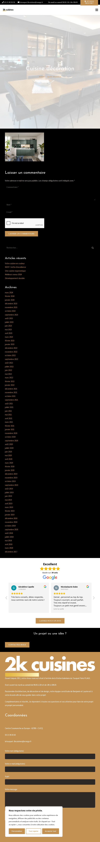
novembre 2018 (11, 522)
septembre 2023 (11, 315)
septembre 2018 (11, 529)
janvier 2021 (9, 429)
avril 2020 (8, 459)
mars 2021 (9, 422)
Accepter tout (50, 831)
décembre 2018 (11, 518)
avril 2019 (8, 503)
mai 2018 (8, 540)
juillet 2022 (9, 366)
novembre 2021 (11, 392)
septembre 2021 (11, 400)
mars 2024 (9, 292)
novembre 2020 (11, 433)
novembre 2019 (11, 478)
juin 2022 (8, 370)
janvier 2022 (9, 385)
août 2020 (9, 444)
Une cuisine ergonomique (15, 271)
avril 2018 (8, 544)
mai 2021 (8, 415)
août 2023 (9, 318)
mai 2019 (8, 500)
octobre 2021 (10, 396)
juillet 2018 (9, 537)
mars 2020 (9, 463)
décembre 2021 (11, 389)
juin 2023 (8, 326)
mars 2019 (9, 507)
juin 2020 (8, 452)
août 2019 (9, 489)
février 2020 (9, 466)
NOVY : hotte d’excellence (15, 267)
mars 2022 (9, 378)
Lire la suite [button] (59, 609)
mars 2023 (9, 337)
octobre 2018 (10, 526)
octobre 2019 (10, 481)
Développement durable (15, 278)
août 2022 (9, 363)
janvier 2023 (9, 344)
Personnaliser (16, 831)
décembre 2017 (11, 552)
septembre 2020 (11, 441)
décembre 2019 (11, 474)
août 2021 (9, 403)
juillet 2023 (9, 322)
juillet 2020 (9, 448)
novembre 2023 (11, 307)
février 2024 (9, 296)
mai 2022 (8, 374)
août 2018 (9, 533)
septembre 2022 (11, 359)
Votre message (11, 789)
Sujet (7, 776)
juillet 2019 (9, 492)
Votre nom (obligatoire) (14, 751)
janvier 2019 (9, 515)
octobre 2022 (10, 355)
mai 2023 (8, 329)
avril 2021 (8, 418)
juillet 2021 (9, 407)
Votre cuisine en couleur (15, 263)
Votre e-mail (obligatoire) (15, 764)
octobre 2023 (10, 311)
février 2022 (9, 381)
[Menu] (97, 10)
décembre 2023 (11, 303)
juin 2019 (8, 496)
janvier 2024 (9, 300)
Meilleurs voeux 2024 (13, 274)
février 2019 (9, 511)
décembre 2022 (11, 348)
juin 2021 (8, 411)
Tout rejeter (33, 831)
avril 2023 (8, 333)
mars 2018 (9, 548)
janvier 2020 (9, 470)
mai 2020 (8, 455)
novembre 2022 (11, 352)
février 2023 (9, 340)
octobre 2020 (10, 437)
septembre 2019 (11, 485)
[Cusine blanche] (8, 10)
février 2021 (9, 426)
